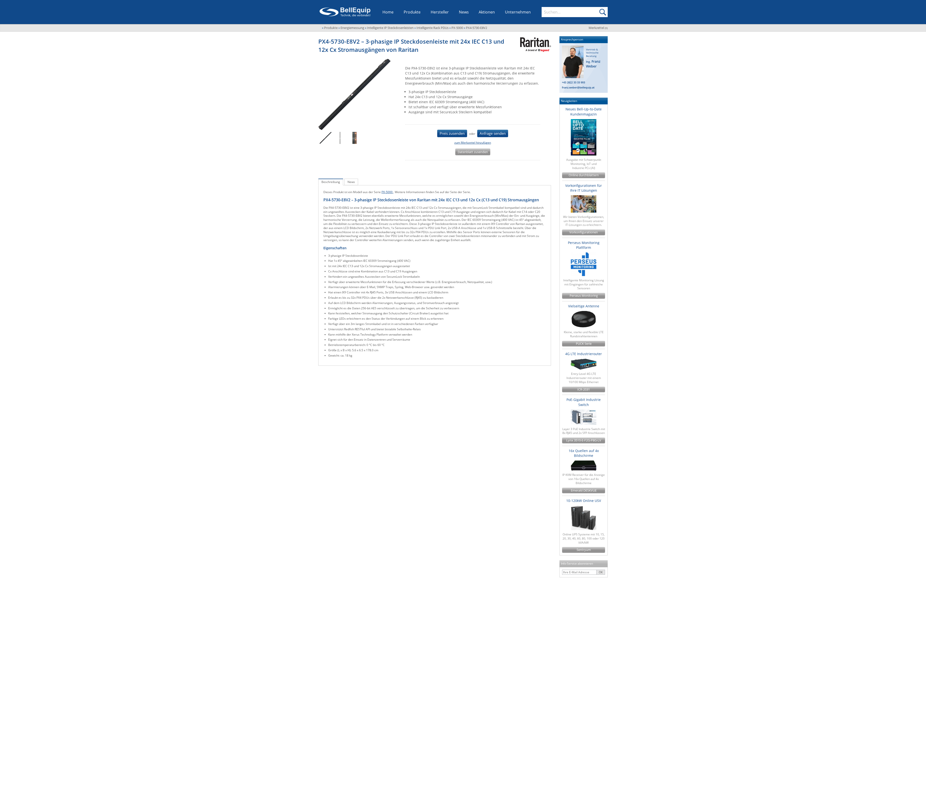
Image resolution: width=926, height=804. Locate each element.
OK (601, 572)
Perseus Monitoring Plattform (583, 245)
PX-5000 (387, 192)
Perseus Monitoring (584, 296)
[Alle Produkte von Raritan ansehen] (534, 44)
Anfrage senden (493, 133)
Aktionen (487, 12)
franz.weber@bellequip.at (578, 87)
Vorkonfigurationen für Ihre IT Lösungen (583, 188)
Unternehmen (518, 12)
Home (388, 12)
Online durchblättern (584, 175)
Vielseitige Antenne (583, 306)
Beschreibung (330, 182)
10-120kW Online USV (583, 500)
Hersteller (440, 12)
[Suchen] (603, 12)
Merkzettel (598, 28)
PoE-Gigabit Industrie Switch (583, 402)
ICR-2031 (583, 389)
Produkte (412, 12)
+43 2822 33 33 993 (573, 82)
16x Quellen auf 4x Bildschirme (584, 453)
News (464, 12)
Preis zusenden (452, 133)
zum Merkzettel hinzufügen (472, 143)
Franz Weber (593, 63)
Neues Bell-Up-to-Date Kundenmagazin (583, 111)
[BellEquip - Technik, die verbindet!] (345, 12)
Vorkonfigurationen (583, 232)
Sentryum (584, 550)
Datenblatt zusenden (473, 152)
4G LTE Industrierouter (583, 353)
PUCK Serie (584, 344)
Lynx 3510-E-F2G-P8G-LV (583, 440)
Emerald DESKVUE (584, 490)
